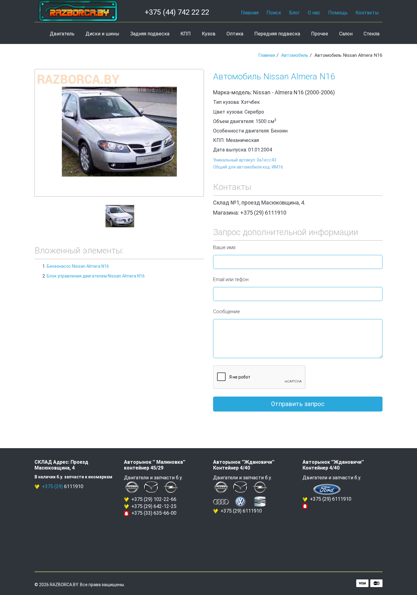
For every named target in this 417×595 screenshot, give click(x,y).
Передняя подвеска (277, 34)
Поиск (274, 13)
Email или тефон (230, 279)
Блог (294, 13)
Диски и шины (102, 34)
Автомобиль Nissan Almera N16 (274, 76)
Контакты (367, 13)
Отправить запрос (298, 404)
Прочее (319, 34)
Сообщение (226, 311)
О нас (314, 13)
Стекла (371, 34)
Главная (250, 13)
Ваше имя (224, 247)
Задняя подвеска (149, 34)
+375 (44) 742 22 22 (177, 12)
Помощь (338, 13)
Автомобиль (294, 55)
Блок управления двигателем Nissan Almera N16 (96, 276)
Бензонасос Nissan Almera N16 (78, 266)
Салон (346, 34)
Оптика (235, 34)
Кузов (209, 34)
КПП (185, 34)
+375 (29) (52, 486)
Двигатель (62, 34)
